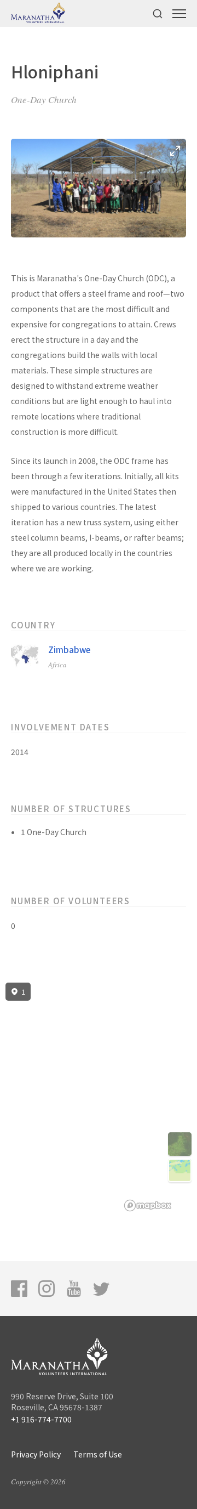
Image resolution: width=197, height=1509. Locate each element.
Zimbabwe (69, 649)
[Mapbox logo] (148, 1205)
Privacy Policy (36, 1454)
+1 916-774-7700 (41, 1419)
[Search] (157, 13)
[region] (98, 1097)
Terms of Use (97, 1454)
